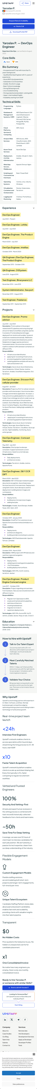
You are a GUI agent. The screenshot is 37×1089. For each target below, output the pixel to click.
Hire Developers (23, 1034)
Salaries (5, 1042)
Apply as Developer (25, 1039)
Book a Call (20, 26)
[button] (34, 1054)
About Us (5, 1031)
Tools (20, 1045)
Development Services (26, 1036)
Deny (18, 1078)
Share (27, 3)
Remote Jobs (22, 1031)
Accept (18, 1073)
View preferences (18, 1084)
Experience (9, 207)
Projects (7, 309)
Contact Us (6, 1045)
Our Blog (5, 1036)
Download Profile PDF (20, 32)
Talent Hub (5, 1039)
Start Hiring (18, 1005)
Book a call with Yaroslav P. (20, 987)
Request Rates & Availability (18, 21)
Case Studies (6, 1034)
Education (8, 621)
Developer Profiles (24, 1042)
